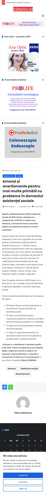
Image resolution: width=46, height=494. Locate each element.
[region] (23, 473)
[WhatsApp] (10, 387)
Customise (23, 482)
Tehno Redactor (9, 206)
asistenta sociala (30, 368)
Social (19, 176)
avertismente (23, 374)
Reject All (23, 489)
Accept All (23, 475)
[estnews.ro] (23, 9)
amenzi (12, 368)
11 (29, 451)
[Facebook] (4, 387)
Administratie (15, 171)
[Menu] (43, 15)
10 (23, 451)
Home (6, 171)
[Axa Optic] (23, 24)
